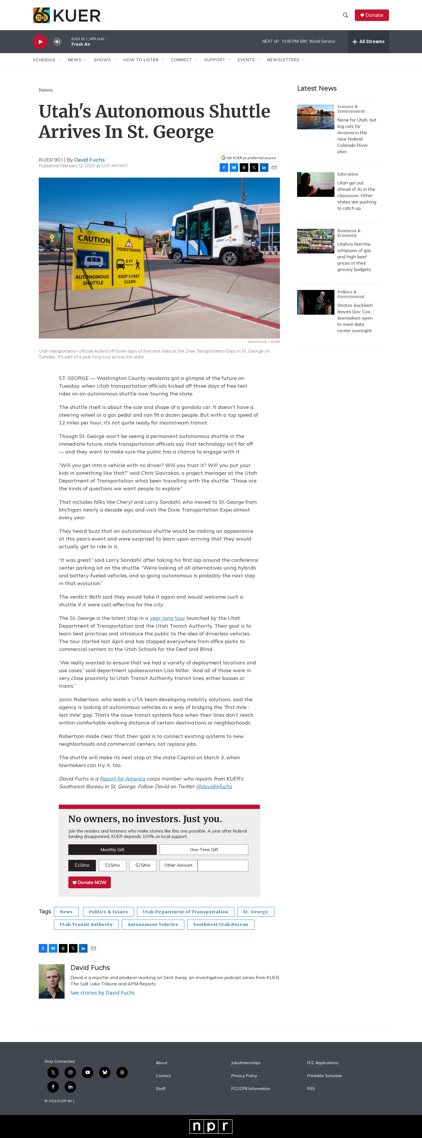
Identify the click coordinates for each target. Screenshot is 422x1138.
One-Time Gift (204, 849)
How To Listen (141, 59)
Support (214, 59)
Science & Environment (351, 109)
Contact (163, 1076)
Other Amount (178, 865)
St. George (255, 911)
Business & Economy (349, 233)
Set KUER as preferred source (251, 157)
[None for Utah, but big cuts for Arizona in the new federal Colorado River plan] (315, 117)
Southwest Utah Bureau (220, 924)
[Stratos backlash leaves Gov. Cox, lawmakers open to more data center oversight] (315, 302)
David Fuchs (89, 160)
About (161, 1063)
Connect (181, 59)
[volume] (57, 41)
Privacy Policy (244, 1076)
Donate (374, 15)
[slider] (66, 42)
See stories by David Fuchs (102, 992)
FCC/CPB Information (250, 1089)
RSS (311, 1089)
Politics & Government (351, 294)
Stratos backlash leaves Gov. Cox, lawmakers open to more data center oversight (355, 317)
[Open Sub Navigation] (60, 59)
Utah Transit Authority (86, 924)
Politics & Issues (108, 911)
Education (347, 174)
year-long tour (167, 618)
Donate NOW (91, 882)
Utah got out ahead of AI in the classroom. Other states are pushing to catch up (356, 195)
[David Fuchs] (52, 981)
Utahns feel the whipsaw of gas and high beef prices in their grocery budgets (354, 256)
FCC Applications (322, 1063)
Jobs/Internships (246, 1063)
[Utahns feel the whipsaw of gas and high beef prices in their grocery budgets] (315, 241)
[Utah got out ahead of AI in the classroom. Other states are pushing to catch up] (315, 184)
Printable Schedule (324, 1076)
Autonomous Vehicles (153, 924)
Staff (160, 1089)
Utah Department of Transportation (185, 911)
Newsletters (283, 59)
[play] (40, 42)
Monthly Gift (112, 849)
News (46, 90)
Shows (102, 59)
